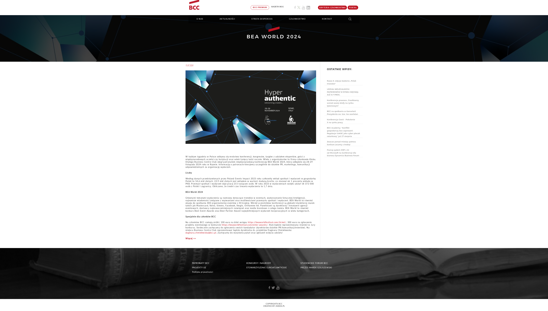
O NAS (200, 19)
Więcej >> (191, 238)
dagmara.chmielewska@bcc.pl (201, 232)
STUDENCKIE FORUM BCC (314, 263)
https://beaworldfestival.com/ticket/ (267, 222)
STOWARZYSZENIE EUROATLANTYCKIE (266, 267)
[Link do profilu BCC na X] (299, 7)
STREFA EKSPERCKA (262, 19)
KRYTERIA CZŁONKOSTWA (332, 8)
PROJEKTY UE (199, 267)
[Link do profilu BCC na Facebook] (295, 7)
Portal (353, 8)
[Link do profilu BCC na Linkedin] (308, 7)
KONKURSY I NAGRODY (258, 263)
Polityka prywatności (202, 272)
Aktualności (227, 19)
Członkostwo (297, 19)
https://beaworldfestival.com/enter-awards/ (245, 225)
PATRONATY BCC (200, 263)
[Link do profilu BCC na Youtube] (303, 8)
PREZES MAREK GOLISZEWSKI (316, 267)
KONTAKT (327, 19)
